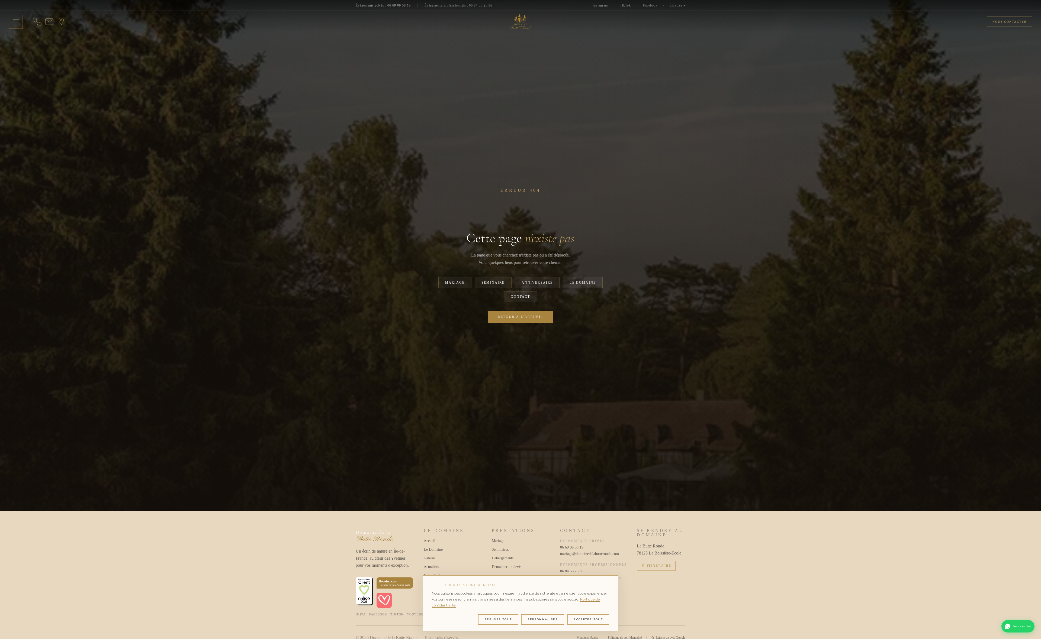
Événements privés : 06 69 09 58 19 (383, 5)
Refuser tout (498, 619)
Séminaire (493, 282)
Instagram (600, 5)
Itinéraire (659, 566)
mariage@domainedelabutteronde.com (588, 554)
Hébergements (502, 558)
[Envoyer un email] (49, 21)
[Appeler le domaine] (37, 21)
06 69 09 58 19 (571, 547)
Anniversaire (537, 282)
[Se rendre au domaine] (61, 21)
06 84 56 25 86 (571, 571)
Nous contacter (1009, 21)
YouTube (415, 614)
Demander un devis (506, 567)
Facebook (650, 5)
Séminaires (500, 549)
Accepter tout (588, 619)
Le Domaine (583, 282)
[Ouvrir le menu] (16, 22)
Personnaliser (543, 619)
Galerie (429, 558)
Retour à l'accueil (520, 317)
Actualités (431, 567)
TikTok (625, 5)
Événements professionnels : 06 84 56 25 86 (458, 5)
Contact (520, 297)
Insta (361, 614)
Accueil (429, 541)
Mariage (455, 282)
